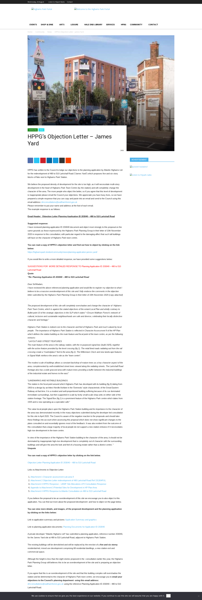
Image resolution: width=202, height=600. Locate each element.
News (49, 32)
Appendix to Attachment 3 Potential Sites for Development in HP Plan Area (64, 487)
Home (30, 32)
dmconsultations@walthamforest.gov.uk (59, 202)
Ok (168, 596)
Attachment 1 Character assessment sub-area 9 (52, 477)
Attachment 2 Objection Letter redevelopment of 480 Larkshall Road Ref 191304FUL (68, 480)
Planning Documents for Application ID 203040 (84, 527)
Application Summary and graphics (81, 519)
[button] (171, 24)
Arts (61, 24)
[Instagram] (168, 2)
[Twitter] (172, 2)
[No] (198, 596)
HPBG (123, 24)
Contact (70, 2)
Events (33, 24)
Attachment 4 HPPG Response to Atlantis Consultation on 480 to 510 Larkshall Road (68, 491)
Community (136, 24)
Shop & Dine (47, 24)
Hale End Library (93, 24)
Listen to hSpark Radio (56, 2)
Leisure (74, 24)
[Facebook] (163, 2)
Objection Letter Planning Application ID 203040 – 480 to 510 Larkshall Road (62, 462)
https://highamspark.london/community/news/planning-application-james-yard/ (62, 252)
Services (110, 24)
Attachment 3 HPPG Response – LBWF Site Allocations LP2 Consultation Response (68, 484)
